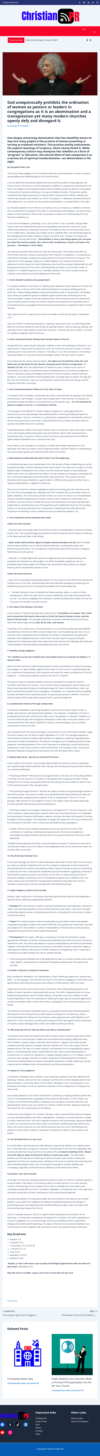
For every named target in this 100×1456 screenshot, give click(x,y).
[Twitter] (84, 2)
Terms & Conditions (79, 1421)
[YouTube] (2, 1432)
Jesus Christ (41, 1421)
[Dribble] (93, 2)
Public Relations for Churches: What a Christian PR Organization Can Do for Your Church (72, 1386)
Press (38, 1434)
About (38, 1428)
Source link (12, 1304)
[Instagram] (97, 2)
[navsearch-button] (95, 32)
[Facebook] (80, 2)
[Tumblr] (10, 1424)
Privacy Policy (77, 1418)
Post (38, 1424)
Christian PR (41, 1418)
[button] (90, 42)
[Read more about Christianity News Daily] (27, 1358)
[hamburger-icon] (84, 29)
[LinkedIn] (88, 2)
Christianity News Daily (20, 1382)
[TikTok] (18, 1424)
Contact (39, 1431)
